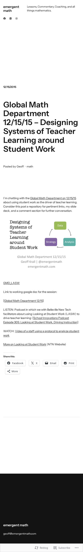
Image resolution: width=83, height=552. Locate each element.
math (30, 166)
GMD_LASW (11, 283)
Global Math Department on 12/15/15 (53, 198)
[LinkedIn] (10, 18)
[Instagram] (16, 18)
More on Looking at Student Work (24, 344)
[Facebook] (4, 18)
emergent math (11, 9)
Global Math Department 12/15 (23, 301)
